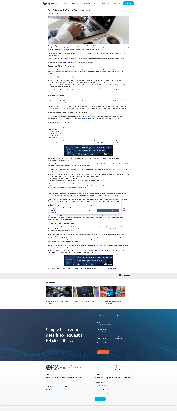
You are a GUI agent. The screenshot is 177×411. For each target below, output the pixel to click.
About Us (67, 386)
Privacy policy (98, 409)
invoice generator (104, 238)
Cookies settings (91, 210)
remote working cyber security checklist (73, 62)
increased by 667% (64, 160)
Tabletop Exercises (51, 383)
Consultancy (49, 386)
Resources (68, 381)
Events (48, 389)
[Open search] (119, 3)
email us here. (113, 268)
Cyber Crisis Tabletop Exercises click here (79, 268)
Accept (102, 210)
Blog (66, 383)
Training (48, 381)
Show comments (126, 275)
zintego (51, 239)
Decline (113, 210)
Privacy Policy (107, 393)
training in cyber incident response (86, 118)
